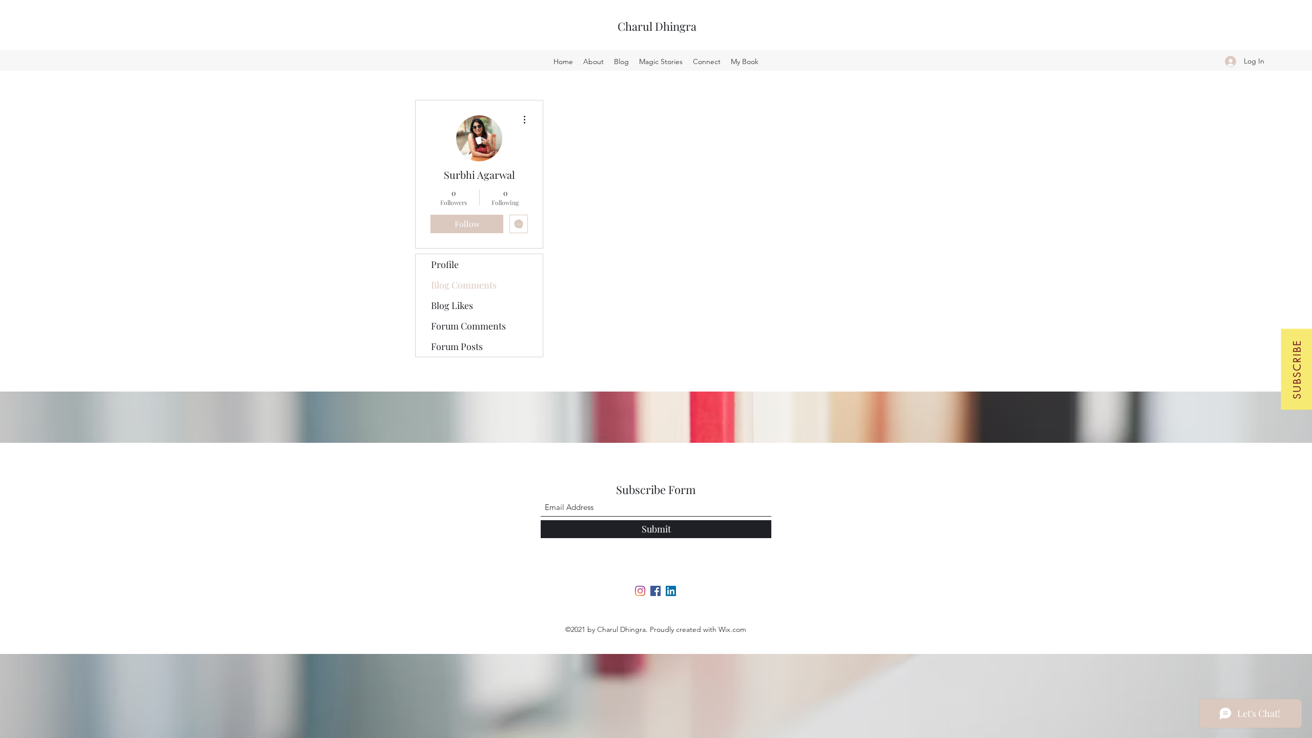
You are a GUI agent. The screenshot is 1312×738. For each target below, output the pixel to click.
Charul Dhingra (657, 26)
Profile (445, 264)
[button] (1296, 369)
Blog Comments (464, 285)
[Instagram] (640, 591)
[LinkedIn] (671, 591)
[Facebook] (655, 591)
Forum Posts (457, 346)
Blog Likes (452, 305)
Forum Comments (468, 326)
